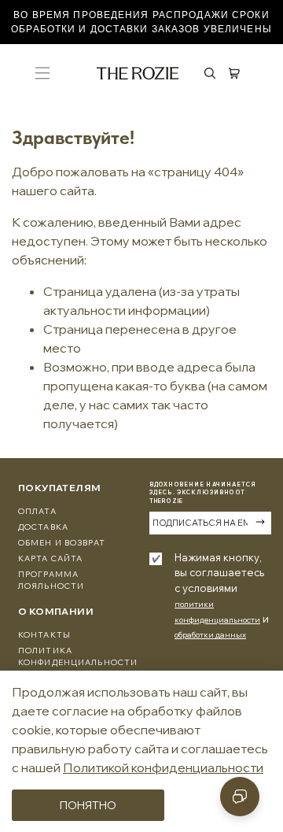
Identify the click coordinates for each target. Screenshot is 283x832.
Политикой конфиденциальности (163, 767)
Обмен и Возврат (61, 543)
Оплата (37, 511)
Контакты (44, 635)
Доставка (43, 527)
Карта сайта (50, 558)
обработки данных (210, 635)
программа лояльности (51, 580)
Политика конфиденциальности (78, 656)
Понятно (88, 805)
